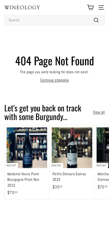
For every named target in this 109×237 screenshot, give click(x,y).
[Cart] (90, 7)
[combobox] (54, 20)
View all (99, 112)
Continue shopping (54, 80)
